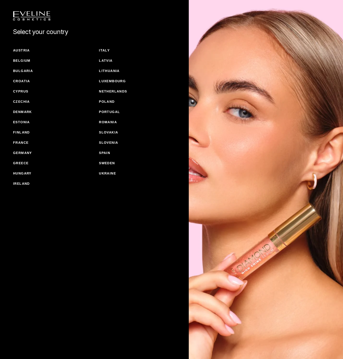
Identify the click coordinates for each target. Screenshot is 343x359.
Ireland (21, 183)
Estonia (21, 122)
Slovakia (108, 132)
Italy (104, 50)
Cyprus (20, 91)
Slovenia (108, 142)
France (20, 142)
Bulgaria (23, 71)
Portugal (109, 112)
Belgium (22, 60)
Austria (21, 50)
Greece (20, 163)
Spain (104, 153)
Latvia (105, 60)
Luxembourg (112, 81)
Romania (108, 122)
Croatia (21, 81)
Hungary (22, 173)
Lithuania (109, 71)
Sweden (107, 163)
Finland (21, 132)
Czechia (21, 101)
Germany (22, 153)
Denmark (22, 112)
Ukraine (107, 173)
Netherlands (113, 91)
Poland (107, 101)
